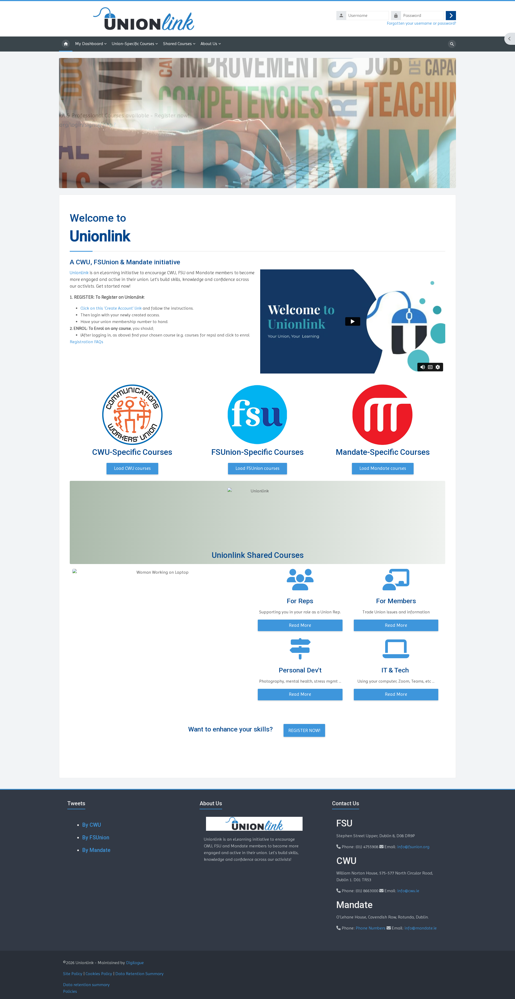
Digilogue (135, 962)
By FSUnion (95, 838)
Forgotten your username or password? (421, 23)
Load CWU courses (132, 468)
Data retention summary (86, 984)
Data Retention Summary (139, 973)
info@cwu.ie (408, 890)
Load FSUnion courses (257, 468)
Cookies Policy (99, 973)
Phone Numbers (370, 928)
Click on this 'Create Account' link (111, 308)
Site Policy (72, 973)
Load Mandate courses (382, 468)
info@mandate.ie (420, 928)
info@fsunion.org (413, 846)
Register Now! (304, 730)
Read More (300, 625)
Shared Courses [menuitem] (177, 43)
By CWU (91, 825)
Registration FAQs (86, 341)
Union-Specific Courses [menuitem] (133, 43)
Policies (70, 991)
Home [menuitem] (65, 44)
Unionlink (80, 272)
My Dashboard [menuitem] (89, 43)
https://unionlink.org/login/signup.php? (116, 124)
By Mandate (96, 850)
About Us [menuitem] (209, 43)
